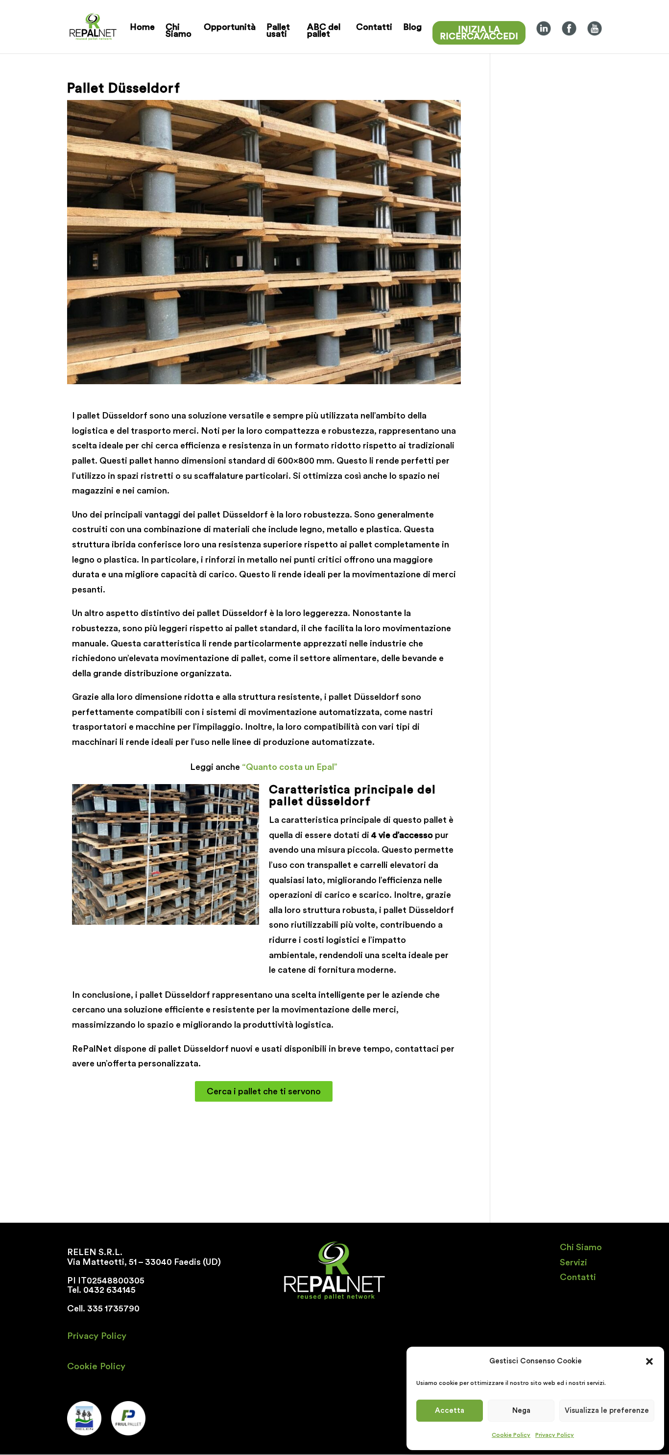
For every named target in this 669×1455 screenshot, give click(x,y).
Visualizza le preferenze (607, 1410)
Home (142, 27)
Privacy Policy (554, 1435)
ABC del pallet (323, 30)
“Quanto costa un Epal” (288, 767)
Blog (412, 27)
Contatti (374, 27)
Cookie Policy (511, 1435)
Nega (521, 1410)
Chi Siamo (178, 30)
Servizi (573, 1262)
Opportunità (230, 27)
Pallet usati (278, 30)
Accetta (449, 1410)
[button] (649, 1361)
